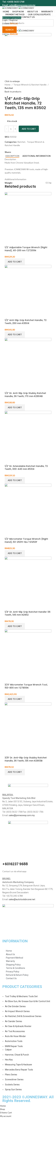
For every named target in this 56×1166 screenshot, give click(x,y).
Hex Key (9, 1059)
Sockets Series (12, 1084)
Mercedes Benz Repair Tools (19, 1069)
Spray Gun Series (13, 1089)
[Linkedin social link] (24, 152)
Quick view (8, 242)
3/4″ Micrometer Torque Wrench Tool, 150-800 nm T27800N (26, 686)
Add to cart (29, 129)
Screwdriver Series (14, 1079)
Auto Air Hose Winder (15, 1036)
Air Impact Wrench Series (17, 1011)
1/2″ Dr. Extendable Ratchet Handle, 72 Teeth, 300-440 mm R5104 (26, 468)
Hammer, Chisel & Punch (17, 1054)
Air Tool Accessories (15, 1031)
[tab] (12, 156)
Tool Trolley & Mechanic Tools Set (21, 996)
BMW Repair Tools (14, 1046)
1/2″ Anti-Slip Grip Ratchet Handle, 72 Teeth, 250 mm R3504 (26, 322)
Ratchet (9, 88)
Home (8, 84)
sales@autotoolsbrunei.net (22, 899)
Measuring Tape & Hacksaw (18, 1064)
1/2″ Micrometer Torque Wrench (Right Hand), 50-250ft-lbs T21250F (26, 540)
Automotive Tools (13, 1041)
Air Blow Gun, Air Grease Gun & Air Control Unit (27, 1001)
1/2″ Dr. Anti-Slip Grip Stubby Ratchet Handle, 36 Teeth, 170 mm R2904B (25, 395)
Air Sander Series (13, 1021)
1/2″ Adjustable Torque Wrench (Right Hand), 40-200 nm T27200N (26, 249)
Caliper (8, 1049)
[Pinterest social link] (21, 152)
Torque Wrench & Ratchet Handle (30, 84)
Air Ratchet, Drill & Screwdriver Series (23, 1016)
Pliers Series (11, 1074)
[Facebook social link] (14, 152)
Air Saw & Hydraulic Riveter (18, 1026)
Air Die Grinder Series (15, 1006)
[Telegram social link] (28, 152)
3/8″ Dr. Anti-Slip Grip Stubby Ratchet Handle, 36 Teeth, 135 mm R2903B (26, 759)
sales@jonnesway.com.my (22, 815)
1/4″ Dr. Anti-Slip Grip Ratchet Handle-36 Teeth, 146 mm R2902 (27, 613)
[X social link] (17, 152)
